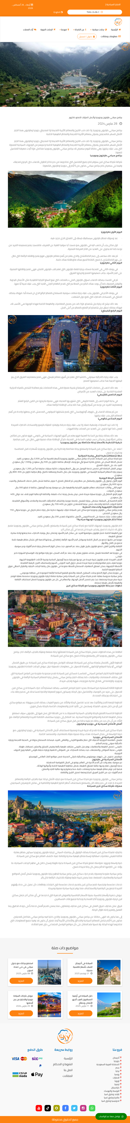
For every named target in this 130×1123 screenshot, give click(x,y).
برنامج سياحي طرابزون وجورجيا (75, 916)
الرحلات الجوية (46, 29)
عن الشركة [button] (80, 29)
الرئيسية (114, 29)
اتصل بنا (68, 1070)
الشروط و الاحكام (63, 1064)
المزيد (81, 980)
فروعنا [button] (64, 29)
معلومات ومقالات (109, 36)
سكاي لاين (104, 162)
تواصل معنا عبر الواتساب (109, 1116)
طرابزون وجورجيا (104, 899)
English (57, 12)
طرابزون (45, 852)
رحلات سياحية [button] (98, 29)
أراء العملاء (28, 29)
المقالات (68, 1075)
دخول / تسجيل (86, 36)
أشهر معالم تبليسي (56, 377)
